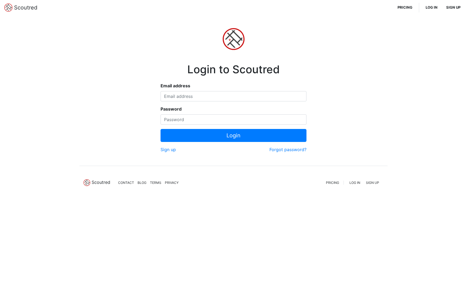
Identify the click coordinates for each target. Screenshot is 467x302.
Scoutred (24, 7)
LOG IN (432, 7)
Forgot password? (287, 149)
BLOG (142, 183)
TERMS (155, 183)
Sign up (168, 149)
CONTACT (126, 183)
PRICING (405, 7)
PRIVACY (172, 183)
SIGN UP (453, 7)
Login (233, 135)
